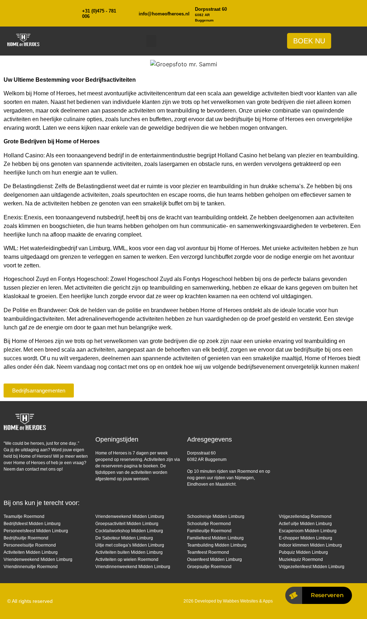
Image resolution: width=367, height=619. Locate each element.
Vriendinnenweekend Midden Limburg (132, 566)
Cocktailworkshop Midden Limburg (129, 530)
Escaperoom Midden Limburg (308, 530)
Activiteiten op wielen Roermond (126, 559)
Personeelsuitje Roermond (30, 545)
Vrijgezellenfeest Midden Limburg (311, 566)
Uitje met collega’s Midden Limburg (129, 545)
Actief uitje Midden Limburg (305, 523)
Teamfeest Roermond (208, 552)
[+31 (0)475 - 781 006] (72, 13)
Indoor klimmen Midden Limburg (310, 545)
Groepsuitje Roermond (209, 566)
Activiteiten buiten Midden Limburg (129, 552)
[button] (151, 41)
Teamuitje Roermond (24, 516)
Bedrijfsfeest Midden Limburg (32, 523)
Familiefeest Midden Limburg (215, 538)
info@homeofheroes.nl (164, 13)
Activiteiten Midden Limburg (31, 552)
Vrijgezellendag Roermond (305, 516)
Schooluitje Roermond (209, 523)
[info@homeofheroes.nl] (129, 13)
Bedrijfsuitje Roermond (26, 538)
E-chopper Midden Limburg (305, 538)
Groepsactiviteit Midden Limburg (126, 523)
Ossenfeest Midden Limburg (214, 559)
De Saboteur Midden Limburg (124, 538)
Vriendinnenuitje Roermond (31, 566)
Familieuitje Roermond (209, 530)
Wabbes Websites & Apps (248, 601)
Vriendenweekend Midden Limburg (38, 559)
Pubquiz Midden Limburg (303, 552)
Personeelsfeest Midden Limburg (36, 530)
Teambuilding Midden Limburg (217, 545)
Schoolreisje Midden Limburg (215, 516)
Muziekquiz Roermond (301, 559)
